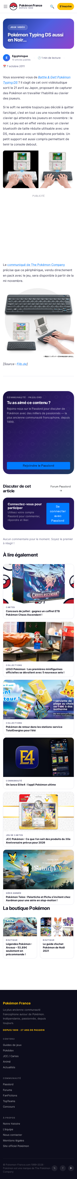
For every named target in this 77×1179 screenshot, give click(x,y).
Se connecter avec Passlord (58, 513)
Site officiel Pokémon (16, 1145)
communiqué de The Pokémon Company (36, 265)
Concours (9, 1106)
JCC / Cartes (11, 1056)
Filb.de (22, 364)
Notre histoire (11, 1123)
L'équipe (8, 1129)
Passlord (8, 1084)
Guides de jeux (12, 1044)
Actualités (9, 1067)
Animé (7, 1061)
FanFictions (10, 1095)
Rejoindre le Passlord (38, 466)
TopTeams (9, 1101)
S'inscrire (66, 6)
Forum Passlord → (61, 488)
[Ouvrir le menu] (5, 6)
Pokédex (8, 1050)
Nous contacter (12, 1134)
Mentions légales (13, 1140)
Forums (7, 1089)
